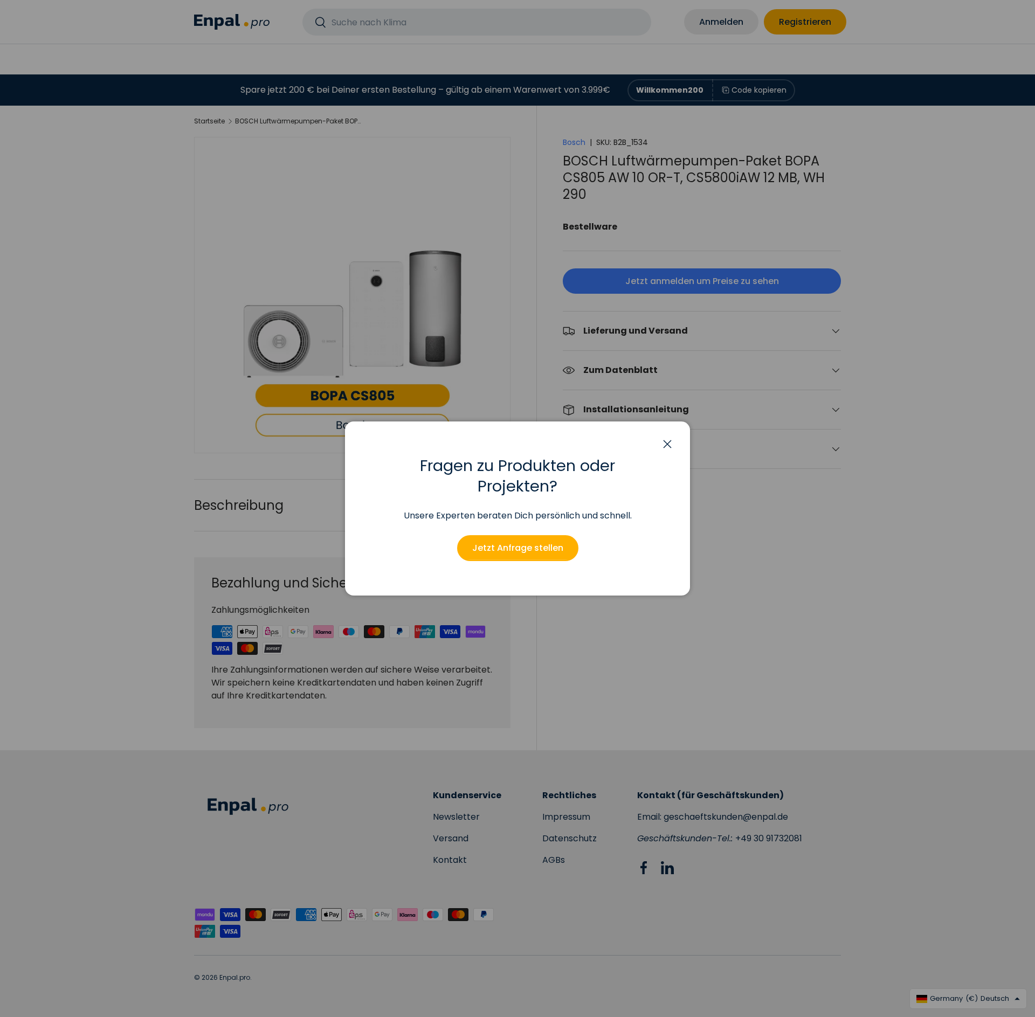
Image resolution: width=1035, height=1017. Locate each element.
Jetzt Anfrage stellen (517, 548)
